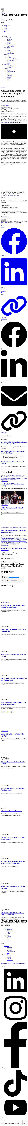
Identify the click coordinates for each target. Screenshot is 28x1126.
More (2, 22)
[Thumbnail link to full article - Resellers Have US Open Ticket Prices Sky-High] (14, 722)
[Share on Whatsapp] (1, 382)
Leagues (3, 87)
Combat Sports (10, 53)
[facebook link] (15, 1045)
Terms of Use (4, 963)
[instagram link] (15, 1008)
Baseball (9, 40)
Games (5, 29)
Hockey (9, 42)
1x (13, 572)
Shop (8, 80)
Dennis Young (5, 527)
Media (8, 56)
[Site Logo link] (14, 15)
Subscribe (3, 219)
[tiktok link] (15, 1083)
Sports (5, 36)
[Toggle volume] (4, 577)
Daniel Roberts (22, 527)
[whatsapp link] (15, 1069)
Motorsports (10, 51)
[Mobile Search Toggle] (1, 17)
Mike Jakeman (5, 602)
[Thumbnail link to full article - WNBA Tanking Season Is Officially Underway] (14, 497)
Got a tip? (3, 13)
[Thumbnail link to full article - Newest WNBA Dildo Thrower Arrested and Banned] (14, 540)
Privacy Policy (4, 222)
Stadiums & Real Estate (12, 59)
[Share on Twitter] (1, 349)
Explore (6, 68)
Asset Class (10, 66)
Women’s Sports (11, 44)
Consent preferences (20, 963)
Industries (6, 54)
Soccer (8, 43)
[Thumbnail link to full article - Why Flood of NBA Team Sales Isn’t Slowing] (14, 477)
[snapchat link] (15, 1120)
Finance (9, 57)
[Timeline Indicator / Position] (1, 575)
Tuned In (9, 67)
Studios (8, 73)
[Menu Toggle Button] (2, 9)
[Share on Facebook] (14, 347)
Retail (8, 63)
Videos (8, 932)
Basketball (9, 39)
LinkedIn (3, 198)
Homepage (9, 929)
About (8, 70)
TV (4, 31)
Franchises (6, 64)
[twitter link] (15, 966)
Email (5, 216)
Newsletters (6, 25)
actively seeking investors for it (11, 195)
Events (5, 26)
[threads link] (15, 1119)
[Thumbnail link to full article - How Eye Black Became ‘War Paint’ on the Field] (14, 643)
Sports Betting (10, 60)
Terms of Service (14, 222)
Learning (9, 936)
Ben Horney (5, 481)
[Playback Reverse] (2, 572)
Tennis (8, 50)
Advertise (9, 75)
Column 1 (6, 928)
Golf (8, 49)
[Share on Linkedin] (14, 380)
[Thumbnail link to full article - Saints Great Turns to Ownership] (14, 800)
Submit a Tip (10, 74)
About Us (9, 947)
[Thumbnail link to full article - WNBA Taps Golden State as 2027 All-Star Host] (14, 875)
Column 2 (6, 935)
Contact (9, 77)
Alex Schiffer (5, 105)
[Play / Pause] (6, 572)
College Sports (10, 46)
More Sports (7, 47)
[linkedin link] (15, 980)
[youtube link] (15, 1107)
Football (9, 37)
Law (8, 61)
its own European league (7, 122)
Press (8, 953)
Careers (9, 78)
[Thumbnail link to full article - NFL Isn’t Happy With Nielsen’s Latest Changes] (14, 749)
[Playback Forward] (10, 572)
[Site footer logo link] (14, 921)
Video (5, 28)
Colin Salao (5, 505)
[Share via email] (14, 409)
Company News (11, 71)
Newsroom (9, 948)
